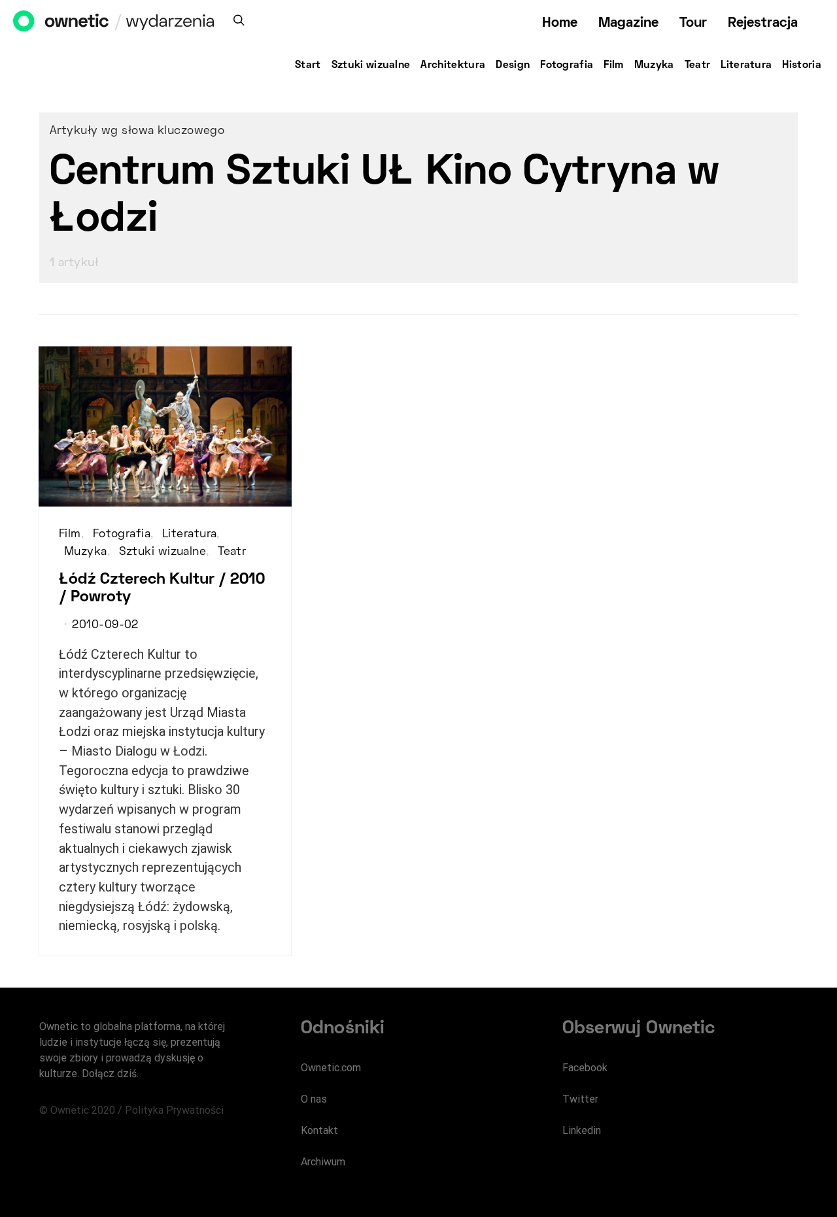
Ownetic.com (331, 1067)
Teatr (698, 65)
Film (613, 65)
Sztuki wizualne (371, 65)
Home (559, 23)
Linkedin (581, 1130)
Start (308, 65)
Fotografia (566, 65)
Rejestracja (763, 23)
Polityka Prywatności (174, 1110)
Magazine (628, 23)
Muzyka (654, 65)
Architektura (452, 65)
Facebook (584, 1067)
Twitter (580, 1099)
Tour (693, 23)
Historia (801, 65)
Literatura (746, 65)
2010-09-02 (105, 625)
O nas (314, 1099)
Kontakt (319, 1130)
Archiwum (323, 1162)
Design (513, 65)
